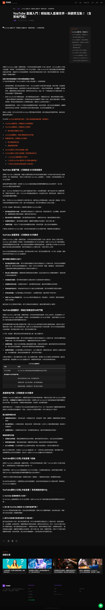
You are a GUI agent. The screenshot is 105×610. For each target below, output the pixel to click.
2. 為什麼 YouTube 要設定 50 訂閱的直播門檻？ (23, 160)
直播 (80, 2)
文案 (92, 2)
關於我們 (30, 597)
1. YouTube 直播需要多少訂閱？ (18, 157)
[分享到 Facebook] (8, 541)
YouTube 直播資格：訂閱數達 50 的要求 (17, 127)
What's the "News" (58, 594)
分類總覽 (30, 594)
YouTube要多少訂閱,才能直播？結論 (16, 150)
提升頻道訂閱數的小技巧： (16, 131)
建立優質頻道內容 (13, 142)
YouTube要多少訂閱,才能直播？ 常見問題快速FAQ (21, 153)
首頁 (76, 2)
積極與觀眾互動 (13, 145)
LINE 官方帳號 (31, 600)
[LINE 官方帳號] (100, 605)
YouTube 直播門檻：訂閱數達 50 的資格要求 (19, 123)
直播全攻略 (86, 2)
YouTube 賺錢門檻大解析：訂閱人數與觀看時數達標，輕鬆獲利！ (29, 119)
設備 (97, 2)
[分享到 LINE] (12, 541)
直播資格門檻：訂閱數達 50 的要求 (16, 138)
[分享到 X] (16, 541)
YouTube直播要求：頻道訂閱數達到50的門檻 (19, 135)
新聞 (101, 2)
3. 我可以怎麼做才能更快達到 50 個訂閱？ (21, 164)
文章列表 (30, 591)
